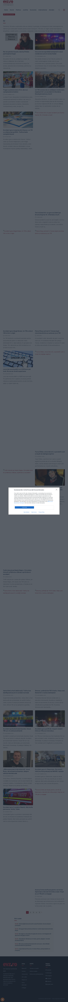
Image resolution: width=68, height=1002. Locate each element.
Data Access (34, 512)
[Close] (57, 490)
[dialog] (34, 501)
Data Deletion (26, 512)
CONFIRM (24, 507)
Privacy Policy (41, 512)
